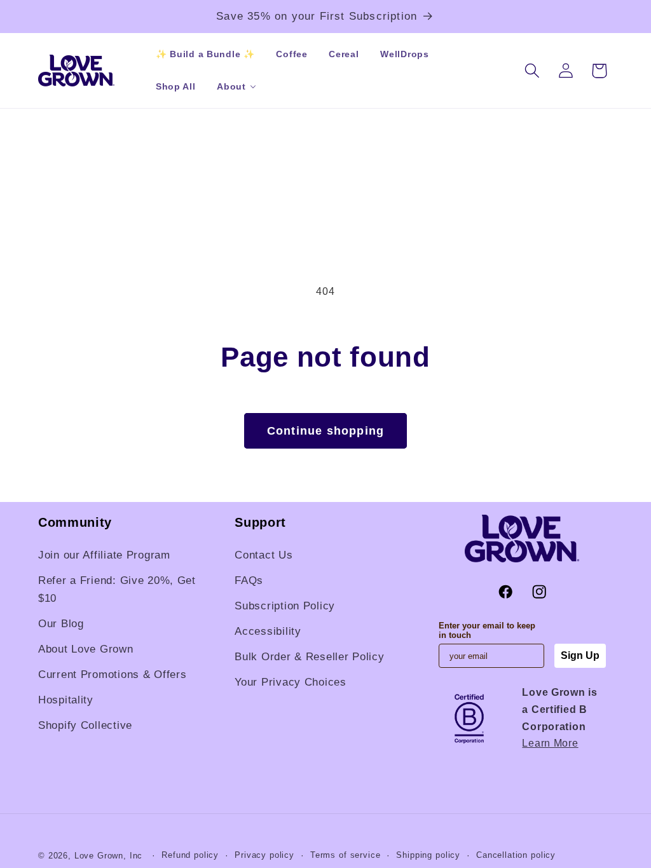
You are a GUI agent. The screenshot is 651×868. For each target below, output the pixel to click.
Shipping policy (428, 855)
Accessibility (268, 631)
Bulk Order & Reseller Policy (309, 657)
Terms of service (345, 855)
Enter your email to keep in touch (487, 630)
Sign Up (580, 655)
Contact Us (263, 555)
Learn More (550, 743)
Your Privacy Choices (290, 682)
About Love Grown (86, 649)
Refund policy (190, 855)
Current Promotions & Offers (112, 674)
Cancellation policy (516, 855)
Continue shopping (325, 430)
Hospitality (65, 700)
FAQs (249, 580)
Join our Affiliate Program (104, 555)
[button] (231, 87)
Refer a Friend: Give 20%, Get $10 (117, 589)
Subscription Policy (285, 606)
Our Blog (61, 624)
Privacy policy (264, 855)
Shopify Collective (85, 725)
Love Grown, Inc (108, 855)
